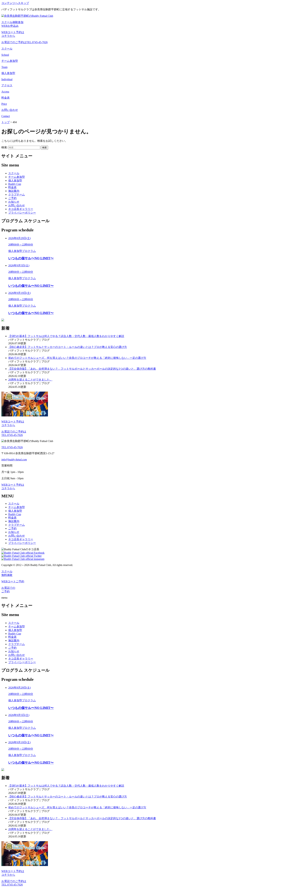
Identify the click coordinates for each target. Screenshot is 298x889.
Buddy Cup (14, 183)
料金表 (12, 187)
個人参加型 (15, 180)
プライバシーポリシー (22, 212)
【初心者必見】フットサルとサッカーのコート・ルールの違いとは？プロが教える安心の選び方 (67, 346)
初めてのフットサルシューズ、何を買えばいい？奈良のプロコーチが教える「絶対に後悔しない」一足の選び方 (77, 357)
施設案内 (13, 190)
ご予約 (12, 198)
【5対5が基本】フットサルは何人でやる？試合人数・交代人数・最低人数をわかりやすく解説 (66, 336)
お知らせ (13, 201)
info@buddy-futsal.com (14, 459)
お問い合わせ (16, 205)
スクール (13, 173)
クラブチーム (16, 194)
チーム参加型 (16, 176)
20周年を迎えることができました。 (30, 379)
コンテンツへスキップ (15, 3)
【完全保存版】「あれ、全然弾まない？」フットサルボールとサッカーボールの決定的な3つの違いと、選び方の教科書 (82, 368)
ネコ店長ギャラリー (20, 209)
